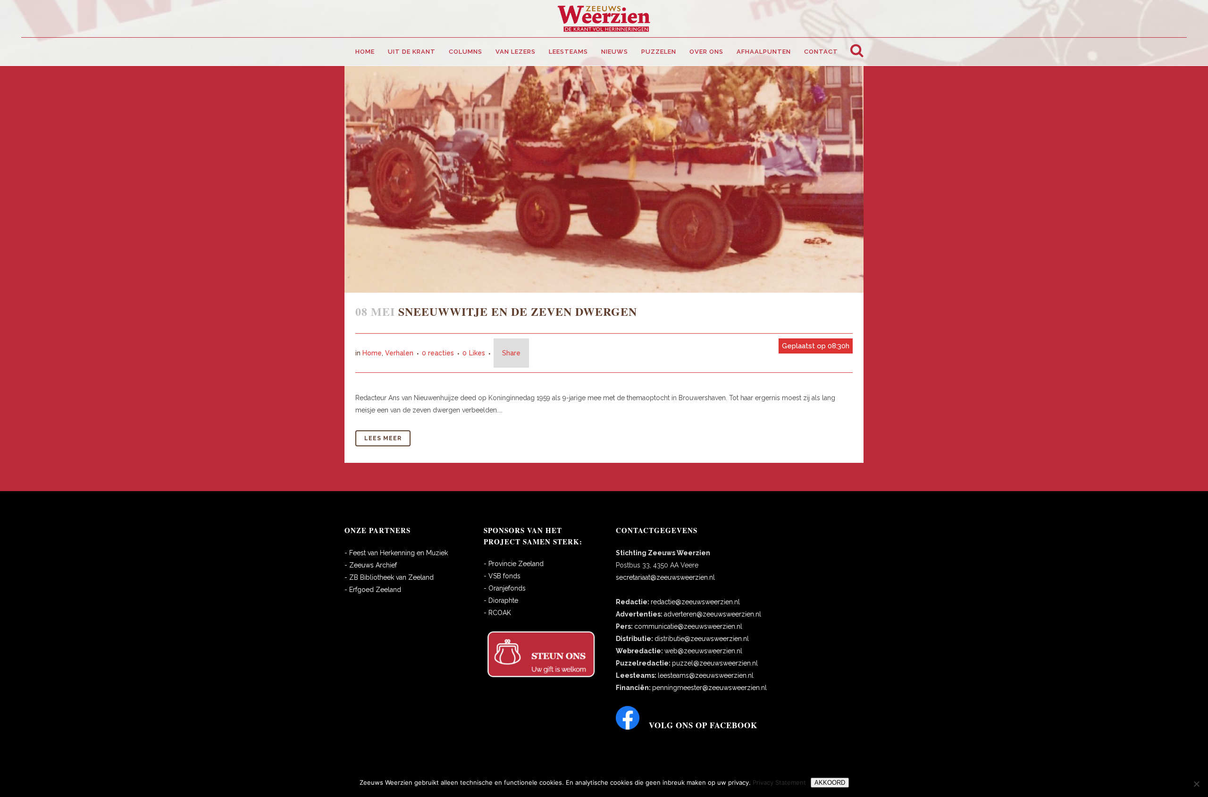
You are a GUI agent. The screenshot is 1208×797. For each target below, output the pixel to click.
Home (372, 353)
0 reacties (438, 353)
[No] (1196, 784)
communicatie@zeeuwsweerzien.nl (688, 626)
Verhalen (399, 353)
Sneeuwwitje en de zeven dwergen (517, 311)
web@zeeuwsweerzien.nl (703, 651)
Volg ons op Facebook (703, 725)
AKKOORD (829, 782)
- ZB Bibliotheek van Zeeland (389, 577)
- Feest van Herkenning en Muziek (396, 553)
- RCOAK (497, 612)
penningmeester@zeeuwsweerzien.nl (709, 687)
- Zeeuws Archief (370, 565)
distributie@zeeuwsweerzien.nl (701, 638)
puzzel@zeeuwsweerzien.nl (715, 663)
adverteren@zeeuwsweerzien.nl (712, 614)
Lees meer (383, 438)
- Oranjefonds (505, 588)
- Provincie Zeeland (514, 563)
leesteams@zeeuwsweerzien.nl (706, 675)
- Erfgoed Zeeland (372, 589)
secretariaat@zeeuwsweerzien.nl (665, 577)
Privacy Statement (779, 782)
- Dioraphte (501, 600)
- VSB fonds (502, 576)
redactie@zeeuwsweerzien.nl (695, 602)
